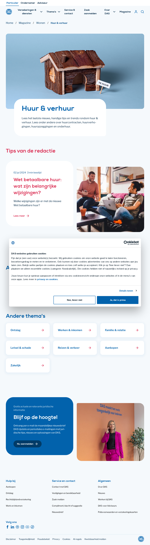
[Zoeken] (142, 11)
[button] (42, 330)
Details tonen (126, 290)
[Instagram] (22, 527)
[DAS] (9, 11)
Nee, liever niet (74, 300)
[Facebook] (7, 527)
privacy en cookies (47, 279)
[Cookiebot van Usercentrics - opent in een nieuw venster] (126, 243)
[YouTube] (27, 527)
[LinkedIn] (12, 527)
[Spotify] (17, 527)
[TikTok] (32, 527)
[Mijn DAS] (136, 11)
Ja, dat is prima (118, 300)
